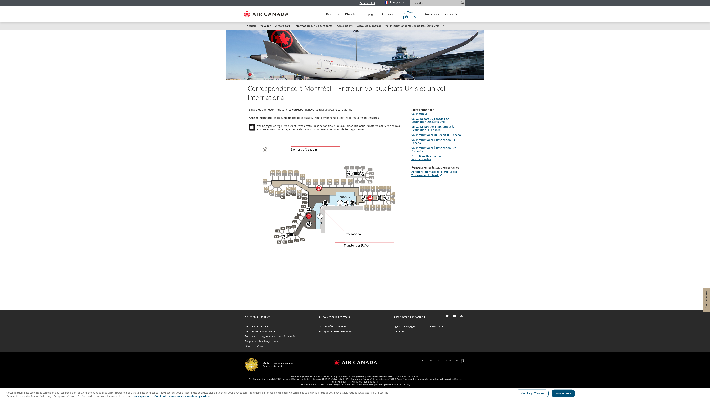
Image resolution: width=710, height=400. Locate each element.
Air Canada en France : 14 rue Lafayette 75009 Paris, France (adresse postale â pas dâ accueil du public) (355, 384)
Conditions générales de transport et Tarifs (312, 376)
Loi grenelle (358, 376)
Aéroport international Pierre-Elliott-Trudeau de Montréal (434, 173)
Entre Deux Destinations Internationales (426, 157)
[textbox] (435, 3)
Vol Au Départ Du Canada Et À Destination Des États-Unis (430, 120)
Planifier (351, 14)
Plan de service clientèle (379, 376)
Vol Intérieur (419, 114)
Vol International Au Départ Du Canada (436, 135)
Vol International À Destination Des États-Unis (433, 149)
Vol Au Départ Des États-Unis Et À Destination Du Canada (432, 128)
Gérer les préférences (532, 393)
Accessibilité (367, 3)
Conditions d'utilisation (407, 376)
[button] (462, 2)
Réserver (332, 14)
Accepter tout (563, 393)
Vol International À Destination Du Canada (433, 141)
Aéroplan (389, 14)
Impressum (344, 376)
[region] (355, 393)
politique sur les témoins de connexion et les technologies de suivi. (174, 396)
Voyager (370, 14)
